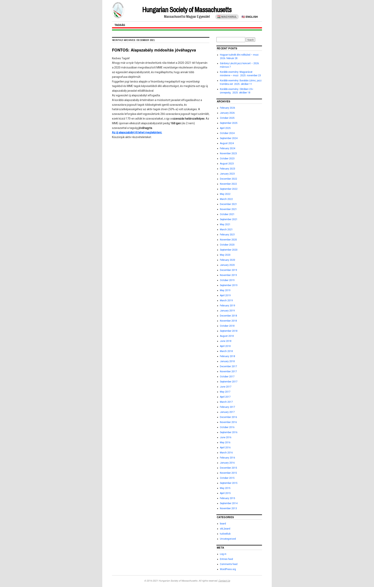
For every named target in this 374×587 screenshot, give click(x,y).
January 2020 (227, 265)
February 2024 (227, 148)
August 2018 (227, 336)
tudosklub (225, 533)
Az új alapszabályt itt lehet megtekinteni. (137, 132)
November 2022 (228, 184)
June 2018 (225, 341)
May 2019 (225, 290)
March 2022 (226, 199)
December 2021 (228, 204)
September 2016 (228, 432)
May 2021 (225, 224)
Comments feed (228, 564)
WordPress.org (228, 569)
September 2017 (228, 381)
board (223, 523)
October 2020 (227, 244)
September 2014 (228, 503)
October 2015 (227, 478)
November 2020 (228, 239)
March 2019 (226, 300)
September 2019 (228, 285)
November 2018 (228, 320)
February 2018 (227, 356)
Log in (223, 554)
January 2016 (227, 462)
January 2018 (227, 361)
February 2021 (227, 234)
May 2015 (225, 488)
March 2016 (226, 452)
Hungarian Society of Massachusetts (187, 9)
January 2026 (227, 113)
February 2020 (227, 260)
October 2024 (227, 133)
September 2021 (228, 219)
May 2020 (225, 255)
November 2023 (228, 153)
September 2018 (228, 331)
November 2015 (228, 473)
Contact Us (224, 580)
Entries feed (226, 559)
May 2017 (225, 391)
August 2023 (227, 163)
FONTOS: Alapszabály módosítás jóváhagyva (154, 50)
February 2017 (227, 407)
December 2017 (228, 366)
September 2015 (228, 483)
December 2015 (228, 467)
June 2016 (225, 437)
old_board (225, 528)
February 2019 (227, 305)
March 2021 (226, 229)
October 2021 (227, 214)
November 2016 (228, 422)
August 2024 (227, 143)
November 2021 (228, 209)
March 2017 (226, 402)
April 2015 (225, 493)
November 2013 (228, 508)
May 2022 (225, 194)
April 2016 (225, 447)
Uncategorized (228, 538)
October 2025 (227, 118)
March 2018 (226, 351)
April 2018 (225, 346)
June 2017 (225, 386)
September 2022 (228, 189)
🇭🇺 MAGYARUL (227, 16)
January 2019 (227, 310)
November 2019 (228, 275)
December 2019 (228, 270)
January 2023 (227, 173)
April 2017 (225, 396)
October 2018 (227, 326)
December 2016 (228, 417)
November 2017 (228, 371)
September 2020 (228, 249)
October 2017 (227, 376)
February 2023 (227, 168)
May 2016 (225, 442)
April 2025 (225, 128)
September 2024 (228, 138)
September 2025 (228, 123)
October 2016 (227, 427)
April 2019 (225, 295)
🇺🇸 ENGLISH (250, 16)
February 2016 (227, 457)
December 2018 (228, 315)
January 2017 (227, 412)
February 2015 (227, 498)
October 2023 (227, 158)
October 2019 (227, 280)
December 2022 (228, 178)
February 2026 (227, 107)
